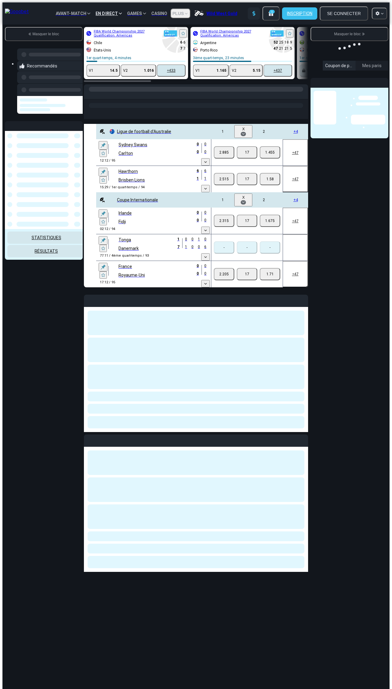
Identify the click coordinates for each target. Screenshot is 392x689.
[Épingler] (103, 145)
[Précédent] (76, 88)
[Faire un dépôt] (254, 13)
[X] (247, 152)
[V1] (224, 152)
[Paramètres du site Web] (379, 13)
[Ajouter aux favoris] (183, 33)
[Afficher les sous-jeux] (205, 162)
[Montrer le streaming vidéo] (150, 188)
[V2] (270, 152)
